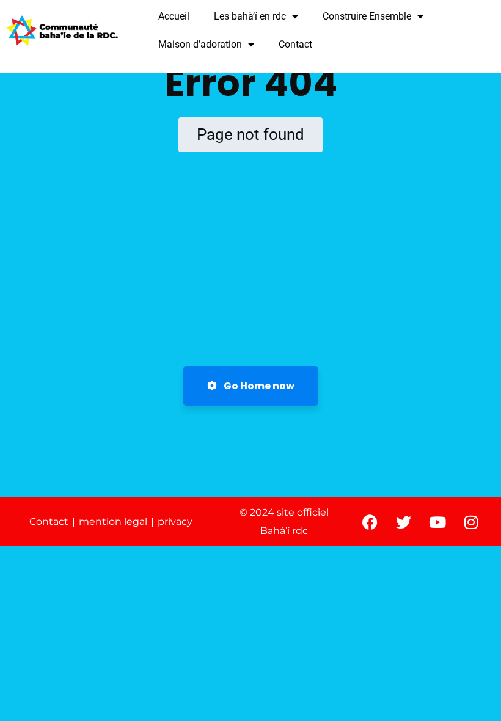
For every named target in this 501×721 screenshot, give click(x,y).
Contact (295, 44)
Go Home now (258, 386)
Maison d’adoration (200, 44)
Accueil (173, 16)
